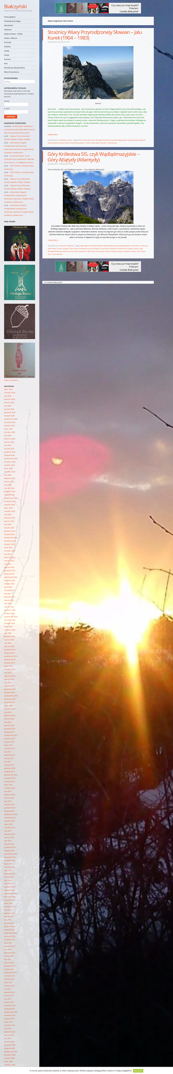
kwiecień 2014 (9, 874)
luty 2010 (7, 1038)
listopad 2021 (9, 574)
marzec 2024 (9, 481)
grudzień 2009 (9, 1045)
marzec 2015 (9, 837)
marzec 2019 (9, 679)
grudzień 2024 (9, 452)
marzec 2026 (9, 402)
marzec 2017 (9, 758)
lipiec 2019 (8, 666)
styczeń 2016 (9, 804)
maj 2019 (7, 673)
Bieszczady (114, 246)
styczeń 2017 (9, 765)
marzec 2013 (9, 916)
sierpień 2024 (9, 465)
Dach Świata (52, 248)
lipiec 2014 (8, 864)
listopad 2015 (9, 811)
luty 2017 (7, 762)
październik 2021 (11, 577)
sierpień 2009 (9, 1058)
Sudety (119, 251)
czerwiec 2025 (9, 432)
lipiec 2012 (8, 943)
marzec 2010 (9, 1035)
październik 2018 (11, 696)
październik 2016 (11, 775)
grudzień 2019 (9, 649)
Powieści (7, 46)
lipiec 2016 (8, 785)
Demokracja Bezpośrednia (14, 68)
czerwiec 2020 (9, 630)
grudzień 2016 (9, 768)
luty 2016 (7, 801)
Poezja (6, 55)
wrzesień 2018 (9, 699)
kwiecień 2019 (9, 676)
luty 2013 (7, 920)
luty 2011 (7, 999)
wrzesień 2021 (9, 580)
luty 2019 (7, 682)
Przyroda (7, 42)
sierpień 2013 (9, 900)
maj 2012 (7, 949)
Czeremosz (144, 246)
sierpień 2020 (9, 623)
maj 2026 (7, 396)
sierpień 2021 (9, 584)
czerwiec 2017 (9, 748)
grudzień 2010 (9, 1005)
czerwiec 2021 (9, 590)
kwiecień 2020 (9, 636)
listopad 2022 (9, 534)
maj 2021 (7, 593)
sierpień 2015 (9, 821)
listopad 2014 (9, 850)
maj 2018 (7, 712)
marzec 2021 (9, 600)
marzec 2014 (9, 877)
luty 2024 (7, 485)
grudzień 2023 (9, 491)
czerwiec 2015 (9, 827)
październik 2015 (11, 814)
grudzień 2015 (9, 808)
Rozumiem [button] (138, 1071)
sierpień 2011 (9, 979)
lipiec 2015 (8, 824)
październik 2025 (11, 419)
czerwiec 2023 (9, 511)
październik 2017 (11, 735)
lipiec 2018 (8, 706)
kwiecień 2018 (9, 715)
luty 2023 (7, 524)
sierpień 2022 (9, 544)
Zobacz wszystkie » (11, 380)
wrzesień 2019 (9, 659)
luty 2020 (7, 643)
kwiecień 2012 (9, 953)
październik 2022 (11, 537)
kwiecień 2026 (9, 399)
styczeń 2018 (9, 725)
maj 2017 (7, 752)
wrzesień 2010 (9, 1015)
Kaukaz (136, 248)
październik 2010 (11, 1012)
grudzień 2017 (9, 729)
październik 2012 (11, 933)
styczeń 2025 (9, 449)
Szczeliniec (126, 251)
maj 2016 (7, 791)
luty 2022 (7, 564)
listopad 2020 (9, 613)
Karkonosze (122, 248)
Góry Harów (83, 140)
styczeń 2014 (9, 883)
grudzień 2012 (9, 926)
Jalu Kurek (91, 140)
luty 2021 (7, 603)
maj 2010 (7, 1028)
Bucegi (120, 246)
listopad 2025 (9, 416)
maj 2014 (7, 870)
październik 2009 (11, 1051)
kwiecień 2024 (9, 478)
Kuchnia (7, 59)
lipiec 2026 (8, 389)
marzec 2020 (9, 640)
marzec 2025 (9, 442)
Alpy (81, 246)
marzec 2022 (9, 561)
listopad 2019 (9, 653)
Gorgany (66, 248)
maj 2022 (7, 554)
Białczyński (15, 6)
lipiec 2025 (8, 429)
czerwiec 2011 (9, 986)
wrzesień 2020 (9, 620)
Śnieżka (114, 251)
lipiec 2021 (8, 587)
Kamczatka (105, 248)
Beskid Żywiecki (97, 246)
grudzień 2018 (9, 689)
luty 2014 (7, 880)
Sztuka (6, 51)
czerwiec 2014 (9, 867)
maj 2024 (7, 475)
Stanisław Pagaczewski (119, 140)
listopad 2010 (9, 1009)
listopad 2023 (9, 495)
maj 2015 (7, 831)
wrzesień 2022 (9, 541)
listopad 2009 (9, 1048)
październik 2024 (11, 458)
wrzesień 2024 (9, 462)
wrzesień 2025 (9, 422)
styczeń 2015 (9, 844)
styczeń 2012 (9, 963)
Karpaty (130, 248)
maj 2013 (7, 910)
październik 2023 (11, 498)
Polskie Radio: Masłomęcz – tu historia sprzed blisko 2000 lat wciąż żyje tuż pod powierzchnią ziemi (19, 129)
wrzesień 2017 (9, 738)
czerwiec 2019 (9, 669)
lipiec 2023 (8, 508)
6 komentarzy (112, 143)
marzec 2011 (9, 995)
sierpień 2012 (9, 939)
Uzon (49, 254)
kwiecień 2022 (9, 557)
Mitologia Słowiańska (102, 140)
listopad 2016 (9, 771)
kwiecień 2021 (9, 597)
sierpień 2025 (9, 425)
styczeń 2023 (9, 528)
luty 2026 (7, 406)
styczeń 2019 (9, 686)
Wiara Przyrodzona (11, 72)
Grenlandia (82, 248)
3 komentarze (57, 254)
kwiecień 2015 (9, 834)
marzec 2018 (9, 719)
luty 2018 (7, 722)
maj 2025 (7, 435)
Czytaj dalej (53, 134)
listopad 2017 (9, 732)
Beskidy (106, 246)
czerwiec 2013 (9, 906)
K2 (100, 248)
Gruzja (89, 248)
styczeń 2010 (9, 1042)
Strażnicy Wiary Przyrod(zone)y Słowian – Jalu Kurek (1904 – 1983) (95, 35)
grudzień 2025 (9, 412)
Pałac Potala (91, 251)
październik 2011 (11, 972)
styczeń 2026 (9, 409)
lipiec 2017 (8, 745)
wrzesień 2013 (9, 897)
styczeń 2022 (9, 567)
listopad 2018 (9, 692)
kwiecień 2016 (9, 794)
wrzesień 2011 (9, 976)
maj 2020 (7, 633)
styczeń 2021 (9, 607)
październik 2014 (11, 854)
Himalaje (95, 248)
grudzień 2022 (9, 531)
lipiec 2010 (8, 1022)
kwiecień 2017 (9, 755)
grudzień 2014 (9, 847)
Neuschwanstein (80, 251)
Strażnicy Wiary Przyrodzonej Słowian (71, 143)
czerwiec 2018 (9, 709)
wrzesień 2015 (9, 818)
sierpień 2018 (9, 702)
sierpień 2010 (9, 1019)
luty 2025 (7, 445)
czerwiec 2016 (9, 788)
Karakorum (114, 248)
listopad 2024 (9, 455)
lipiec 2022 (8, 547)
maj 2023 (7, 514)
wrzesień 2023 (9, 501)
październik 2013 (11, 893)
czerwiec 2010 (9, 1025)
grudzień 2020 (9, 610)
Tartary (87, 143)
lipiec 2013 (8, 903)
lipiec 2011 (8, 982)
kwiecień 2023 (9, 518)
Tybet (143, 251)
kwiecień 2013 (9, 913)
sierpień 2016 (9, 781)
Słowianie (8, 29)
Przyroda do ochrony (103, 251)
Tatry (93, 143)
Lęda (141, 248)
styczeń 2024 (9, 488)
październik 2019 (11, 656)
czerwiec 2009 (9, 1065)
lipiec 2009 (8, 1061)
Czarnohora (135, 246)
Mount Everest (68, 251)
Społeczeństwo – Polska (13, 34)
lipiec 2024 (8, 468)
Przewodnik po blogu (12, 21)
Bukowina (127, 246)
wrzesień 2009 (9, 1055)
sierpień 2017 (9, 742)
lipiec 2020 (8, 626)
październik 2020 (11, 617)
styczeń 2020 (9, 646)
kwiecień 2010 (9, 1032)
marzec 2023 (9, 521)
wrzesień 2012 (9, 936)
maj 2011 (7, 989)
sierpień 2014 (9, 860)
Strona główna (9, 17)
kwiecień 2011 (9, 992)
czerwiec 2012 (9, 946)
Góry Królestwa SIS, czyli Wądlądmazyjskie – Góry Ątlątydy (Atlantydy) (94, 157)
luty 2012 (7, 959)
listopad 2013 (9, 890)
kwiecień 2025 (9, 439)
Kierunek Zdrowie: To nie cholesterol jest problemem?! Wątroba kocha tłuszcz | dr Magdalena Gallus (19, 159)
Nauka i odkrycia (10, 38)
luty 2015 (7, 841)
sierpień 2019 (9, 663)
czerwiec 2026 (9, 392)
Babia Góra (88, 246)
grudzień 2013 (9, 887)
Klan (6, 63)
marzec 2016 (9, 798)
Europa (59, 248)
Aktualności (8, 25)
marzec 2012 (9, 956)
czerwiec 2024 (9, 472)
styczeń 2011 (9, 1002)
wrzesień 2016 (9, 778)
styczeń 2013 (9, 923)
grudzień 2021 (9, 570)
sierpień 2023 (9, 505)
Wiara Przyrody (100, 143)
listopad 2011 (9, 969)
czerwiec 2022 (9, 551)
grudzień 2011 (9, 966)
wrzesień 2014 (9, 857)
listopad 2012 (9, 930)
